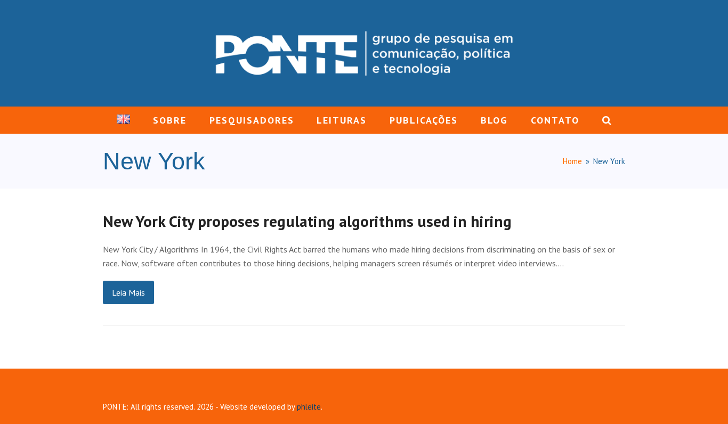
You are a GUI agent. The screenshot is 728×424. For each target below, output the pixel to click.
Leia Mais (128, 292)
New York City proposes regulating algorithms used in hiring (307, 221)
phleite (309, 407)
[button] (606, 120)
